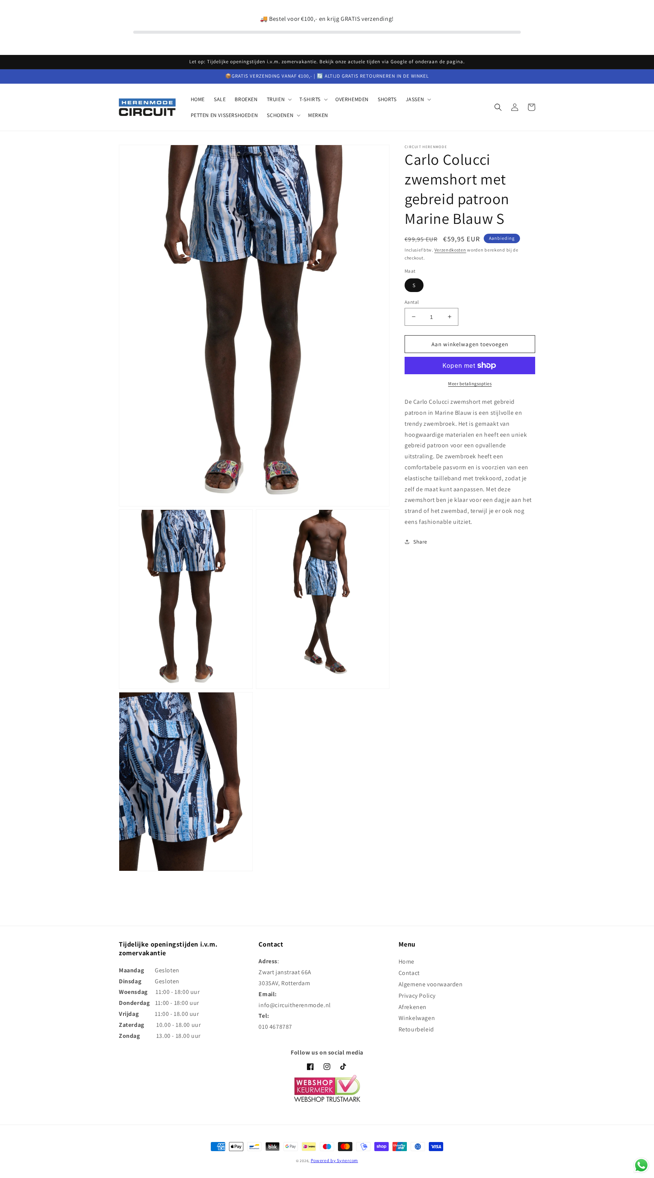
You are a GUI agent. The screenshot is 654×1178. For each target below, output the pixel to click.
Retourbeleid (416, 1029)
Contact (409, 973)
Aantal (412, 301)
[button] (278, 99)
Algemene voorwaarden (431, 984)
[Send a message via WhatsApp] (641, 1165)
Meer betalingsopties (470, 383)
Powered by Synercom (334, 1160)
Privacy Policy (417, 996)
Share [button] (420, 541)
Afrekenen (413, 1007)
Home (406, 962)
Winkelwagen (417, 1018)
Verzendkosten (450, 250)
